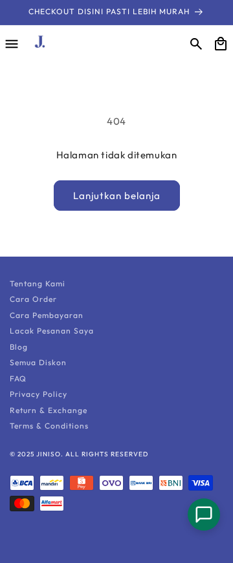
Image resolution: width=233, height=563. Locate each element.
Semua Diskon (38, 362)
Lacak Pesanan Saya (52, 330)
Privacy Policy (38, 394)
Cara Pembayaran (46, 315)
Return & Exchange (48, 410)
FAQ (18, 378)
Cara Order (33, 299)
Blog (19, 347)
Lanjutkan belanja (117, 195)
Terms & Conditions (49, 425)
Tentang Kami (37, 283)
